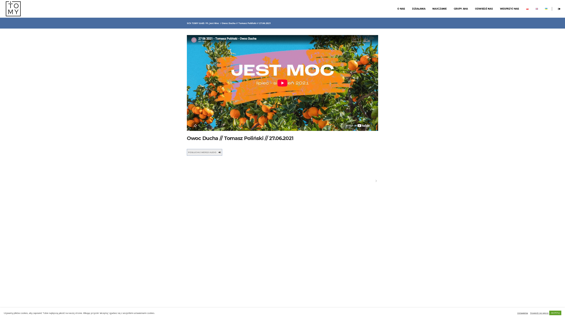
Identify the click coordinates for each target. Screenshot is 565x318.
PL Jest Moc (212, 23)
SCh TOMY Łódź (195, 23)
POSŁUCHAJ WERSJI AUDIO (202, 152)
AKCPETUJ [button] (555, 313)
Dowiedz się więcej (539, 313)
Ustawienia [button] (522, 313)
